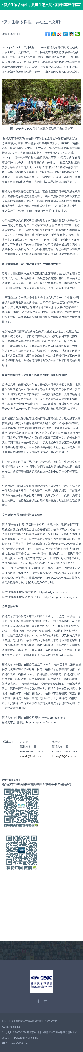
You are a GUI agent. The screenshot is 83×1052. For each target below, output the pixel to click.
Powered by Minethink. (26, 1037)
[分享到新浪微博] (59, 34)
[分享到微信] (77, 34)
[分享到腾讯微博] (65, 34)
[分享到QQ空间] (53, 34)
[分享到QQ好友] (71, 34)
